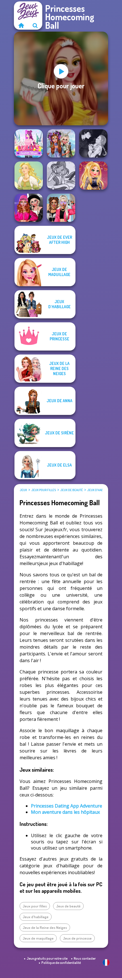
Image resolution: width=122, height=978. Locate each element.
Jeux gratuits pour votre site (47, 958)
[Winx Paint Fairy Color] (61, 175)
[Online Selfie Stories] (93, 175)
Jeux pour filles (43, 490)
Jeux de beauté (71, 490)
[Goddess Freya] (28, 175)
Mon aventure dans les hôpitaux (65, 812)
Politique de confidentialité (61, 963)
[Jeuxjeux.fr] (21, 25)
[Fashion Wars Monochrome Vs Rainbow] (28, 208)
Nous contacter (85, 958)
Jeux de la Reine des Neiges (45, 927)
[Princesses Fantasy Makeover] (61, 143)
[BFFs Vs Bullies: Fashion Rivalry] (61, 208)
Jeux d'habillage (99, 490)
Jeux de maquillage (38, 938)
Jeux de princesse (77, 938)
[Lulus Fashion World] (28, 143)
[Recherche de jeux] (35, 25)
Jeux (23, 490)
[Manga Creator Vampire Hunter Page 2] (93, 143)
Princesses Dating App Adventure (66, 806)
